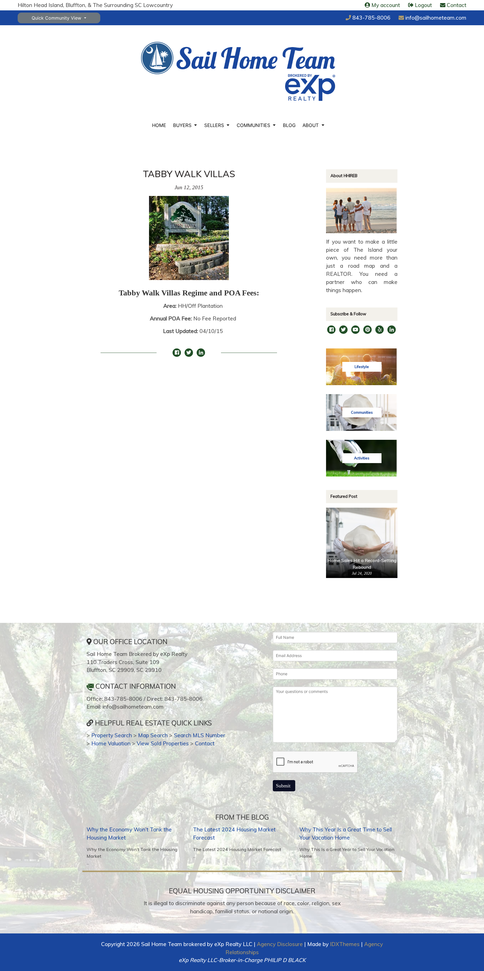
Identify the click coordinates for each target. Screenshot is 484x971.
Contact (205, 743)
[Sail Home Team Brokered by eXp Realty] (238, 71)
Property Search (111, 735)
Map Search (153, 735)
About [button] (311, 125)
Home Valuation (111, 743)
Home (159, 125)
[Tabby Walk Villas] (189, 241)
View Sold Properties (163, 743)
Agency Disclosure (280, 944)
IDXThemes (345, 944)
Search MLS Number (199, 735)
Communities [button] (254, 125)
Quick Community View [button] (57, 18)
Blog (289, 125)
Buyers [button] (183, 125)
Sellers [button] (214, 125)
